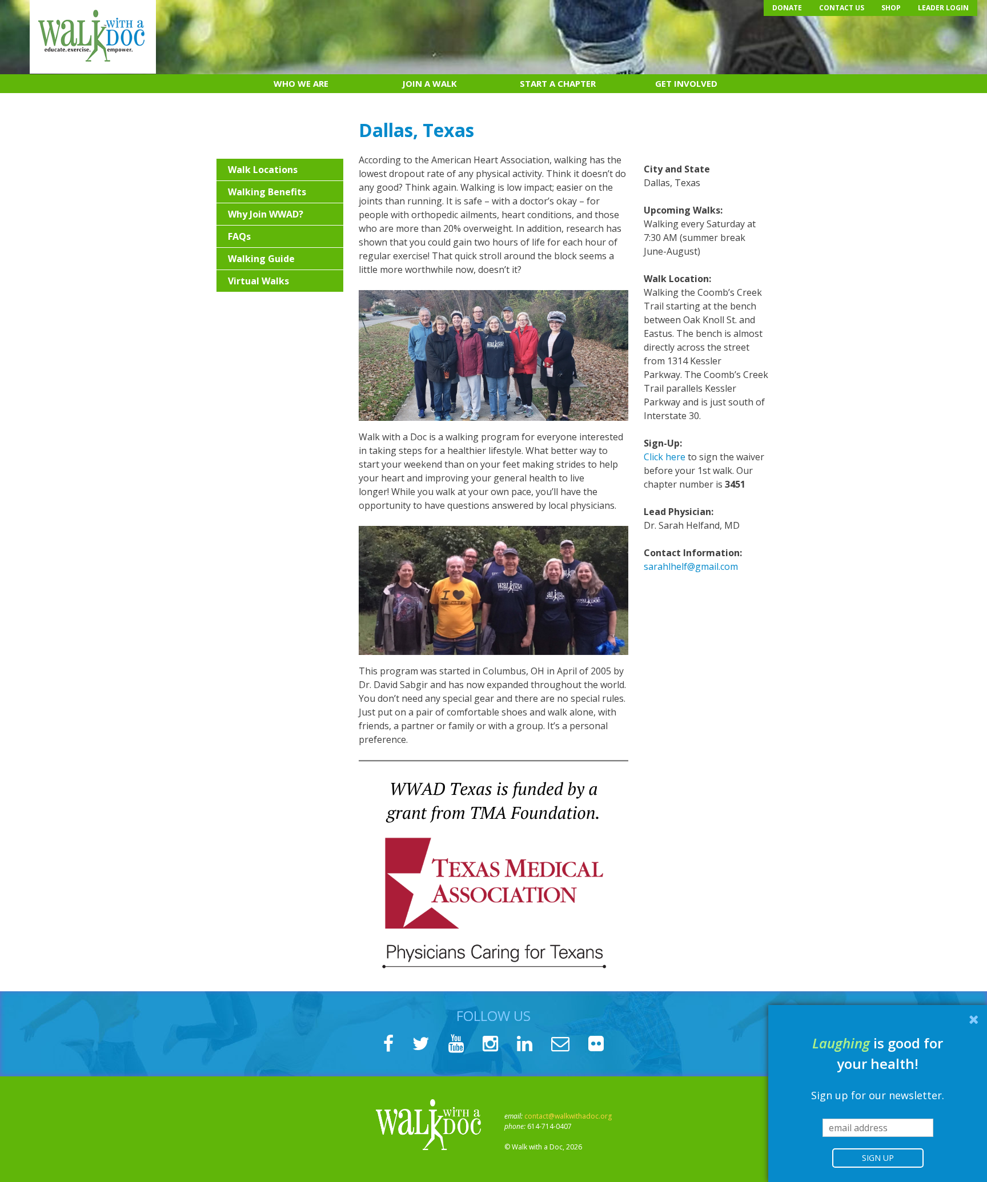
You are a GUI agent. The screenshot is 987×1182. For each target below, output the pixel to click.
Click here (664, 457)
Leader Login (943, 8)
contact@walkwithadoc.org (568, 1116)
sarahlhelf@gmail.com (691, 566)
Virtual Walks (258, 281)
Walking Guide (261, 258)
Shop (891, 8)
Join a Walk (429, 83)
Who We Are (301, 83)
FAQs (239, 236)
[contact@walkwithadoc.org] (560, 1046)
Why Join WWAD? (265, 214)
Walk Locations (263, 169)
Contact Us (841, 8)
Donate (787, 8)
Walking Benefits (267, 192)
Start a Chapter (558, 83)
